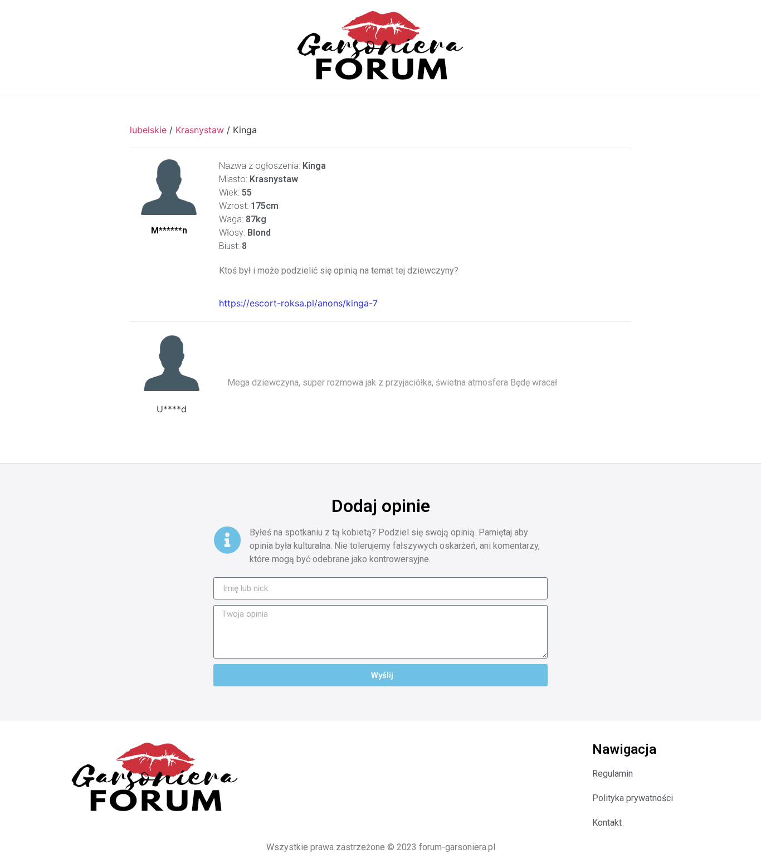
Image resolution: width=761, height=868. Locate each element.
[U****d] (171, 363)
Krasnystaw (199, 129)
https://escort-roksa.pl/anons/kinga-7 (298, 303)
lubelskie (148, 129)
